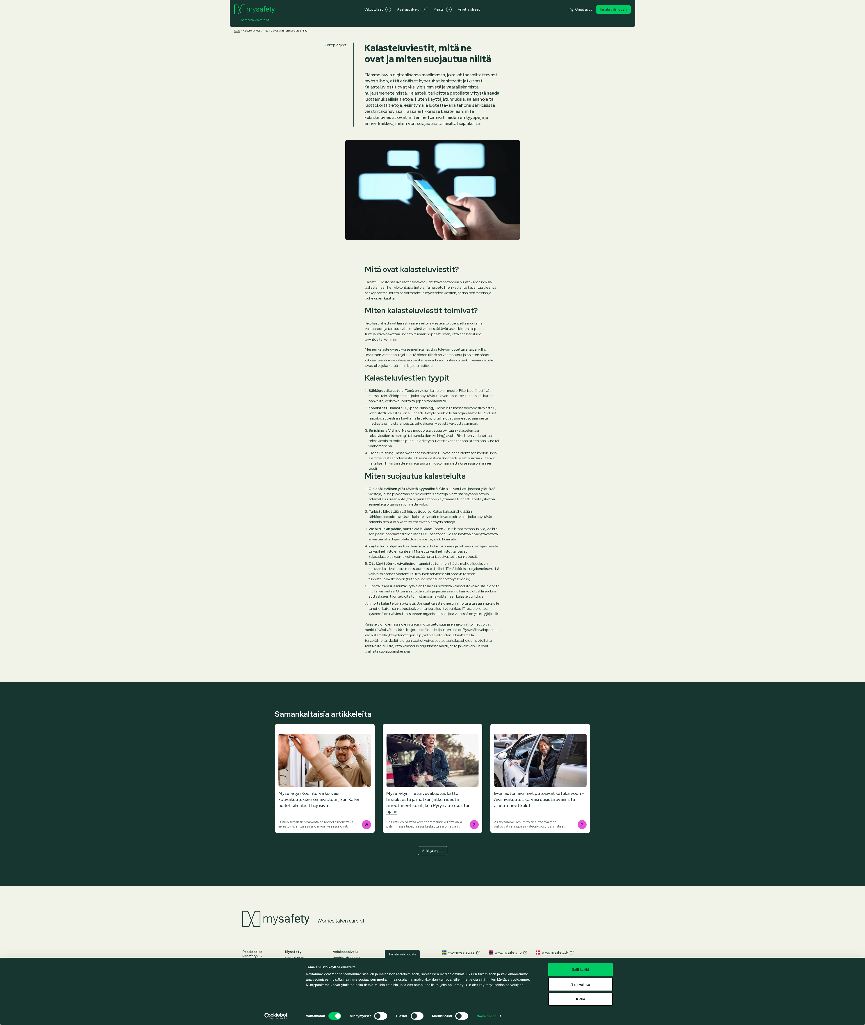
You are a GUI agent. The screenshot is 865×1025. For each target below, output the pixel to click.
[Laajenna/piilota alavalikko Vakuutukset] (388, 9)
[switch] (380, 1016)
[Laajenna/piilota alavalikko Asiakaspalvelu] (424, 9)
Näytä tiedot (486, 1016)
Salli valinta (580, 984)
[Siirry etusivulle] (254, 9)
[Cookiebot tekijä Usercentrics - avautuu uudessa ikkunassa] (276, 1016)
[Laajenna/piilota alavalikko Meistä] (449, 9)
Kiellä (580, 999)
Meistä (439, 9)
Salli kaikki (580, 969)
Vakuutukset (373, 9)
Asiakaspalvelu (408, 9)
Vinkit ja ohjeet (469, 9)
